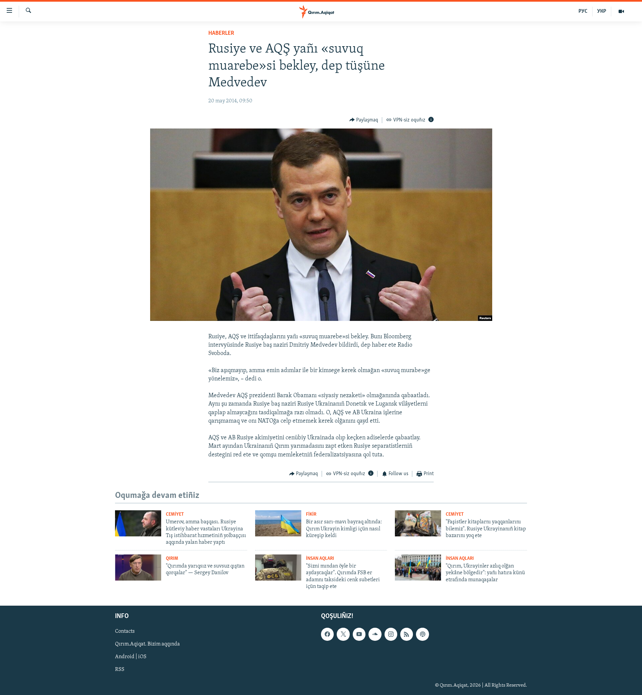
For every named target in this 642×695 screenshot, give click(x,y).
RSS (119, 669)
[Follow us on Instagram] (391, 634)
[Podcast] (422, 634)
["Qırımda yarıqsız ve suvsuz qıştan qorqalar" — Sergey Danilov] (138, 567)
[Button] (364, 120)
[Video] (621, 11)
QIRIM (172, 558)
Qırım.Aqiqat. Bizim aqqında (147, 644)
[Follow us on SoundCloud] (374, 634)
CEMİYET (175, 514)
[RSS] (406, 634)
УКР (601, 11)
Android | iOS (130, 657)
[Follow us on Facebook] (327, 634)
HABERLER (221, 33)
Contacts (125, 631)
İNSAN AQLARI (320, 558)
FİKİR (311, 514)
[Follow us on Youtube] (359, 634)
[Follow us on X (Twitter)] (343, 634)
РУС (582, 11)
